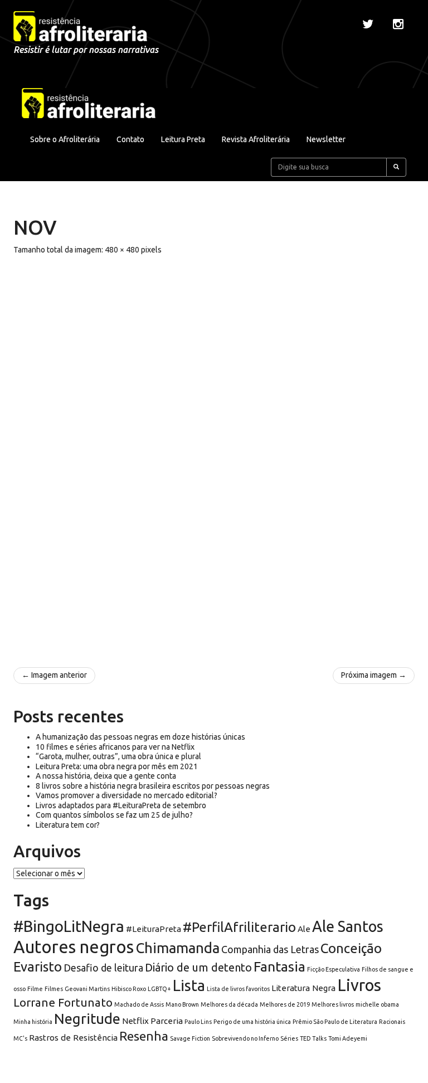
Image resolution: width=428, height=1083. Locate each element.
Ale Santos (347, 926)
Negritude (87, 1019)
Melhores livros (333, 1004)
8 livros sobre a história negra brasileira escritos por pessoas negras (153, 785)
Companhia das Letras (270, 949)
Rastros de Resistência (73, 1037)
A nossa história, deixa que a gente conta (106, 775)
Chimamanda (177, 948)
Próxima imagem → (373, 675)
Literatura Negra (303, 988)
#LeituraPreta (153, 929)
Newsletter (326, 139)
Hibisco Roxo (128, 988)
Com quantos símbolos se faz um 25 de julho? (114, 814)
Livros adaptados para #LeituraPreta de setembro (121, 805)
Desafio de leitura (103, 967)
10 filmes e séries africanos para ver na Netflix (115, 746)
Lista (189, 985)
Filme (35, 988)
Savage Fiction (190, 1038)
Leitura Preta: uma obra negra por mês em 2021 (117, 766)
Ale (304, 929)
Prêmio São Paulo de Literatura (335, 1021)
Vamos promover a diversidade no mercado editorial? (126, 795)
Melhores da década (229, 1004)
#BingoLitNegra (68, 926)
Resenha (143, 1036)
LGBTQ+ (159, 988)
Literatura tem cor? (68, 824)
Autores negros (73, 946)
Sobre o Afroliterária (65, 139)
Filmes (54, 988)
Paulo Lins (198, 1021)
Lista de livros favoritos (238, 988)
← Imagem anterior (54, 675)
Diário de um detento (198, 967)
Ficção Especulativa (333, 969)
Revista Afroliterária (256, 139)
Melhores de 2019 (285, 1004)
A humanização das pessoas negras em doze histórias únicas (140, 736)
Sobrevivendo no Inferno (245, 1038)
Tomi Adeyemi (347, 1038)
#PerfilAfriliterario (239, 927)
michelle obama (377, 1004)
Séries (289, 1038)
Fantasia (279, 966)
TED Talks (313, 1038)
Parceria (166, 1021)
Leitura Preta (183, 139)
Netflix (135, 1021)
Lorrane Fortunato (63, 1002)
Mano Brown (182, 1004)
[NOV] (214, 455)
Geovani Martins (87, 988)
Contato (130, 139)
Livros (359, 985)
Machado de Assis (139, 1004)
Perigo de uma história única (252, 1021)
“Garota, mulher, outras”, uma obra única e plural (118, 756)
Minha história (32, 1021)
